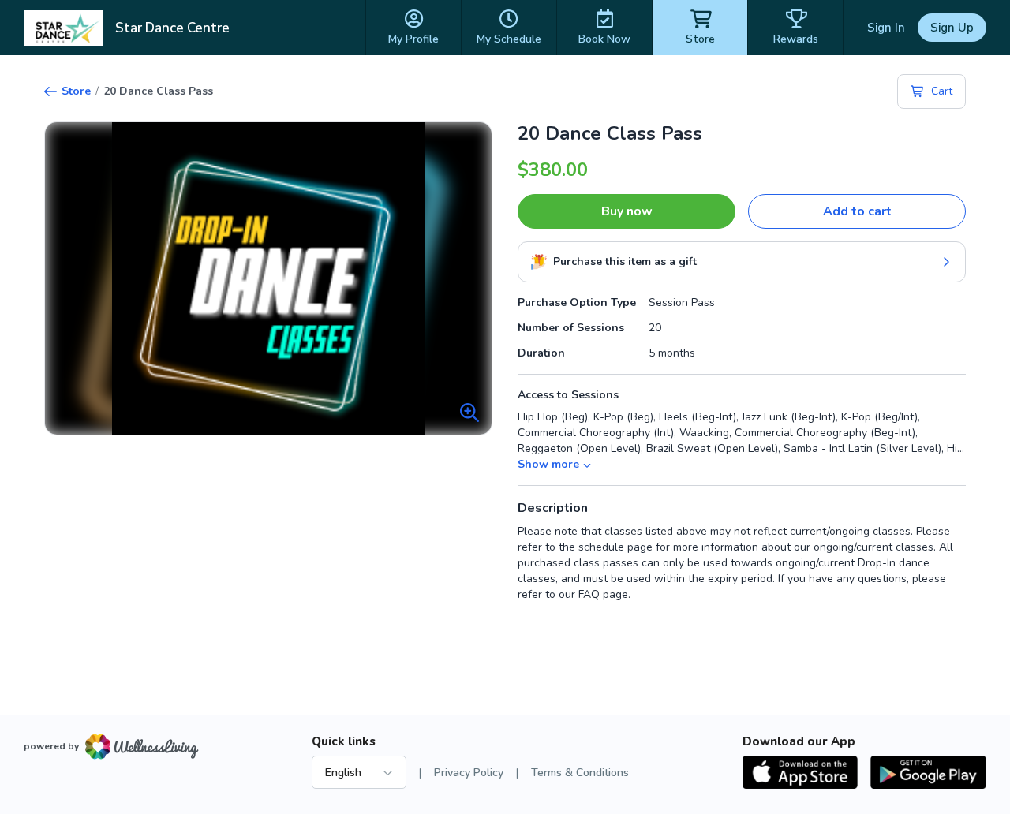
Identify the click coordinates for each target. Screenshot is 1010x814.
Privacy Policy (468, 772)
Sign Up (952, 27)
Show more (548, 464)
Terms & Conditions (580, 772)
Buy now (627, 211)
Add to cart (857, 211)
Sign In (886, 27)
